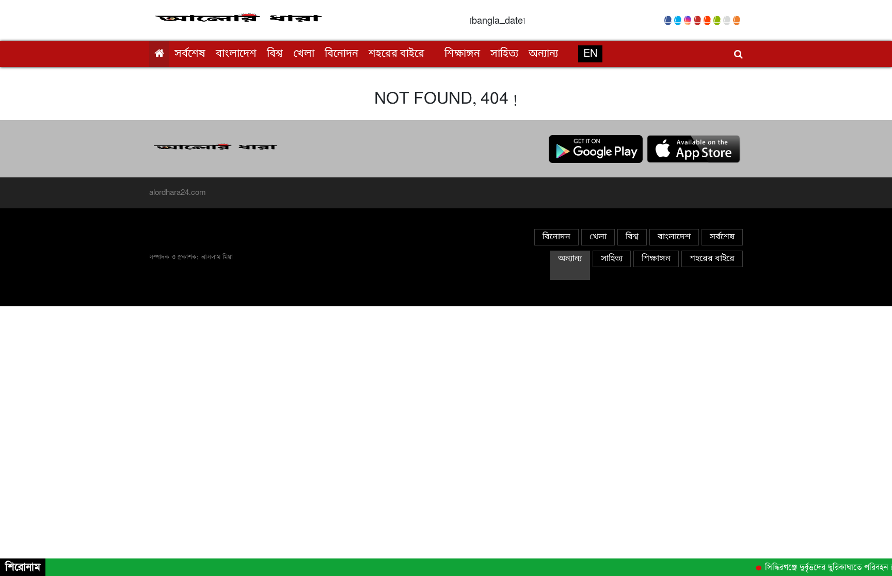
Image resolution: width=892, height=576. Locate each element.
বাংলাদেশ (236, 54)
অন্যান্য (543, 54)
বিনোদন (341, 54)
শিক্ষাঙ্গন (462, 54)
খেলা (303, 54)
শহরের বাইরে (396, 54)
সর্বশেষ (189, 54)
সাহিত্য (504, 54)
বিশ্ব (275, 54)
